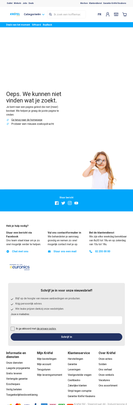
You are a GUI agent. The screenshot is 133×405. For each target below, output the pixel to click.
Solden (103, 364)
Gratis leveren (14, 373)
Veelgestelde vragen (79, 374)
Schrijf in (66, 336)
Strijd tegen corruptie (79, 390)
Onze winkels (106, 374)
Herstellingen (75, 358)
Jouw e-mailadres (20, 314)
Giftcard (36, 24)
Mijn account (44, 364)
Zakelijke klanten (77, 385)
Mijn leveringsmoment (49, 374)
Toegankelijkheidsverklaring (22, 394)
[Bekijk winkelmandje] (124, 14)
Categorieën (32, 14)
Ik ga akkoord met (36, 328)
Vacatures (104, 380)
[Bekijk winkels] (116, 14)
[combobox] (66, 14)
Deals (31, 3)
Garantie (72, 364)
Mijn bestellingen (46, 358)
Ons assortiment (108, 385)
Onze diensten (14, 362)
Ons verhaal (105, 369)
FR (99, 14)
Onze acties (105, 358)
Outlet (9, 3)
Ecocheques (13, 384)
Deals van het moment (18, 24)
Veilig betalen (14, 389)
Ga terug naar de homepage (26, 119)
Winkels (17, 3)
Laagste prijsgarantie (18, 368)
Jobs (25, 3)
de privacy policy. (46, 328)
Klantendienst (95, 3)
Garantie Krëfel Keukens (114, 3)
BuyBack (47, 24)
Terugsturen (43, 369)
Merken (84, 3)
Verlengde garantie (17, 378)
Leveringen (74, 369)
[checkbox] (13, 329)
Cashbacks (74, 380)
